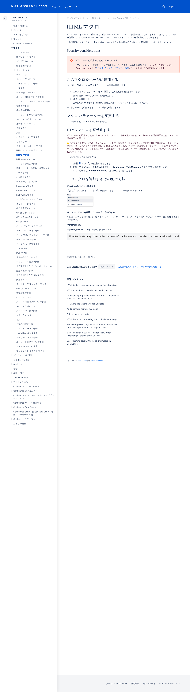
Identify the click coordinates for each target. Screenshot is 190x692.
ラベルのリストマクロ (26, 181)
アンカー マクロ (23, 52)
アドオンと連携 (20, 382)
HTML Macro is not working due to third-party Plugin (92, 319)
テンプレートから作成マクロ (29, 114)
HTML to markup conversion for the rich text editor (91, 290)
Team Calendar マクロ (27, 333)
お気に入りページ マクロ (28, 137)
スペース (17, 30)
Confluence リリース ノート (26, 419)
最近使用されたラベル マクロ (30, 275)
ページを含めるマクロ (26, 163)
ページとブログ (20, 34)
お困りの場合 (19, 423)
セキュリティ (149, 683)
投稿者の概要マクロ (25, 110)
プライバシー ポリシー (116, 683)
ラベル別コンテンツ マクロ (29, 92)
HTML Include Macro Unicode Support (85, 303)
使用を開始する (20, 25)
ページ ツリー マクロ (26, 239)
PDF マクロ (21, 253)
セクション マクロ (24, 297)
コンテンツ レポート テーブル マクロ (33, 101)
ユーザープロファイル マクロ (30, 342)
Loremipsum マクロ (25, 190)
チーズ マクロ (22, 74)
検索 (163, 6)
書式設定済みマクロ (25, 208)
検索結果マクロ (23, 293)
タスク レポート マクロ (27, 328)
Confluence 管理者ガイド (25, 391)
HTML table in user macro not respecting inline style (92, 285)
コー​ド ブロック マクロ (27, 83)
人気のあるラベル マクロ (28, 257)
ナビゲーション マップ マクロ (30, 199)
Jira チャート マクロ (25, 172)
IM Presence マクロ (25, 159)
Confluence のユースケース (26, 386)
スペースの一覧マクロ (26, 310)
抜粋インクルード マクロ (28, 123)
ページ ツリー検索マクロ (28, 244)
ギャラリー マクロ (24, 141)
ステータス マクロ (24, 315)
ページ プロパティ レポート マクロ (32, 235)
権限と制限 (18, 373)
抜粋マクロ (21, 128)
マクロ (16, 48)
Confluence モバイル (23, 43)
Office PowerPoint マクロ (28, 217)
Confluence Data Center (24, 407)
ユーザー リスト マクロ (27, 337)
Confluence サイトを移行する (27, 402)
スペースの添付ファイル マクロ (31, 301)
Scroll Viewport (97, 361)
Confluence (82, 361)
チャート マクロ (23, 70)
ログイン (173, 6)
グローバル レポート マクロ (29, 146)
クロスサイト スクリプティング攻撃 (112, 68)
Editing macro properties (78, 314)
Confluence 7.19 (19, 17)
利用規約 (135, 683)
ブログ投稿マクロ (24, 61)
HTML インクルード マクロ (29, 150)
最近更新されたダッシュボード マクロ (34, 266)
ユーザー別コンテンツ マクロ (30, 97)
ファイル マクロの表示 (27, 346)
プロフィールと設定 (22, 355)
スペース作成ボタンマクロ (28, 119)
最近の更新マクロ (24, 270)
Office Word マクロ (25, 221)
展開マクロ (21, 132)
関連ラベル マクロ (24, 279)
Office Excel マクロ (25, 212)
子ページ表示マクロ (25, 79)
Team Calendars (21, 377)
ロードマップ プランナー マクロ (31, 284)
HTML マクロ (22, 155)
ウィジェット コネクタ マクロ (30, 350)
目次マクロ (21, 319)
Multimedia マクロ (25, 195)
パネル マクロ (22, 248)
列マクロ (20, 88)
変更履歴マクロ (23, 65)
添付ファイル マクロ (25, 57)
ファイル (17, 39)
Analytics (17, 364)
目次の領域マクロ (24, 324)
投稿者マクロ (22, 106)
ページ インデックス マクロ (29, 226)
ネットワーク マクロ (25, 204)
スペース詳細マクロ (25, 306)
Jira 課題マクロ (23, 177)
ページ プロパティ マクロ (28, 230)
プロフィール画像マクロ (27, 261)
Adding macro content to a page (82, 309)
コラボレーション (21, 359)
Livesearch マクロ (25, 186)
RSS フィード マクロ (26, 288)
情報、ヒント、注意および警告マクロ (34, 168)
